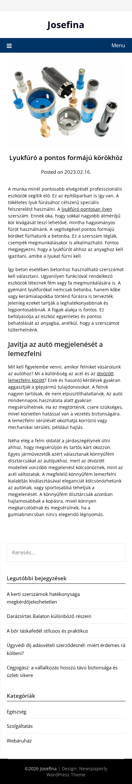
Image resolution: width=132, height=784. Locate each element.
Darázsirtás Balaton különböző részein (49, 616)
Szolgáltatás (20, 726)
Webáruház (19, 740)
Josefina (66, 24)
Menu (118, 45)
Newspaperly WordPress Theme (76, 771)
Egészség (16, 711)
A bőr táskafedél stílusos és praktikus (47, 631)
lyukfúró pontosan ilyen (87, 209)
